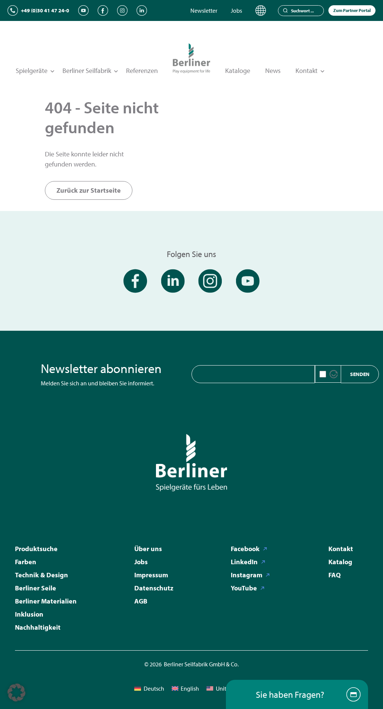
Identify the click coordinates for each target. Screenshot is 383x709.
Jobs (236, 10)
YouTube (244, 588)
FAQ (334, 575)
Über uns (148, 548)
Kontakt (340, 548)
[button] (16, 692)
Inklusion (29, 614)
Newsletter (203, 10)
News (273, 70)
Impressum (151, 575)
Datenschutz (153, 588)
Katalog (340, 561)
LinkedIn (244, 561)
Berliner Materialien (46, 601)
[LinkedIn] (142, 10)
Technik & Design (41, 575)
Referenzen (142, 70)
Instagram (246, 575)
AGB (140, 601)
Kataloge (237, 70)
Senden (360, 374)
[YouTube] (83, 10)
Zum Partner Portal (352, 10)
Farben (25, 561)
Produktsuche (36, 548)
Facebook (245, 548)
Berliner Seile (35, 588)
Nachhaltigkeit (38, 627)
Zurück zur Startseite (88, 190)
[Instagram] (122, 10)
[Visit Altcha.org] (334, 374)
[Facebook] (103, 10)
